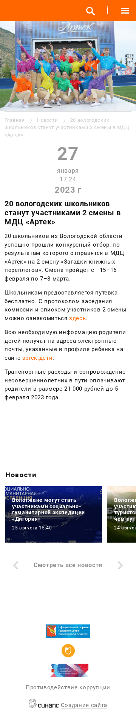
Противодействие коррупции (68, 687)
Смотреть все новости (68, 565)
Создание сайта (84, 705)
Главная (15, 120)
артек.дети (37, 357)
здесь (77, 318)
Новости (47, 120)
